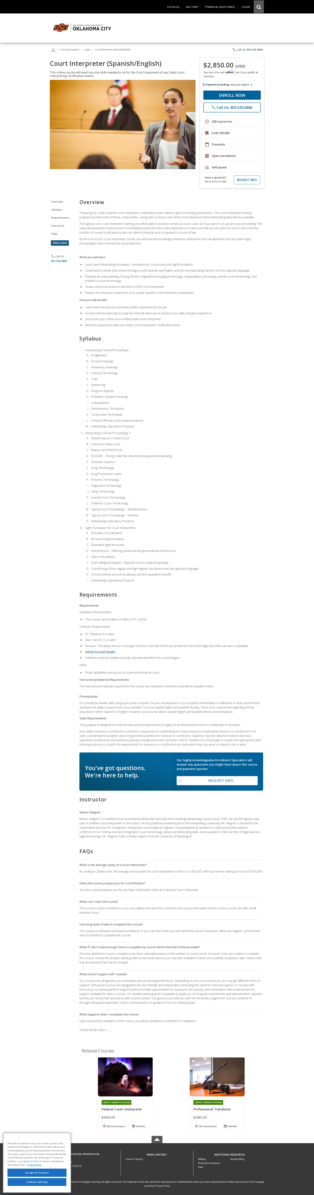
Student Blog (237, 1159)
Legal (87, 49)
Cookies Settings (37, 1182)
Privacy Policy (162, 1185)
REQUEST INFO (247, 180)
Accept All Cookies (37, 1172)
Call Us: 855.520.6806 (247, 49)
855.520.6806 (59, 261)
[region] (37, 1163)
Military (202, 1159)
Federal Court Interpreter (122, 1109)
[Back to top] (157, 1153)
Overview (57, 201)
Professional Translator (212, 1109)
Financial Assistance (209, 1163)
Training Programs (69, 49)
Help (200, 1167)
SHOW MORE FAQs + (93, 1030)
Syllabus (56, 209)
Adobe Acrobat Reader (100, 652)
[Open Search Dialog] (259, 6)
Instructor (58, 225)
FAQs (54, 233)
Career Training (134, 1159)
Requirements (60, 217)
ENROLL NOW (232, 95)
